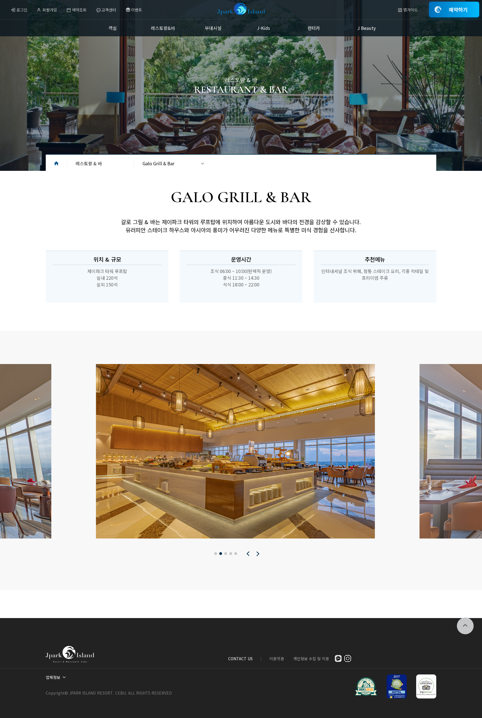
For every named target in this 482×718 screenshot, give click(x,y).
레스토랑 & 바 (89, 163)
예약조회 (79, 10)
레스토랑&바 (163, 28)
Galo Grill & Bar (158, 163)
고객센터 (109, 10)
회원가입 (49, 10)
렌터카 (313, 28)
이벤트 (136, 10)
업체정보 (53, 677)
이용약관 (276, 658)
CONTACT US (240, 658)
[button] (215, 553)
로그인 (21, 10)
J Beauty (366, 28)
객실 (113, 28)
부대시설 (213, 28)
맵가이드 (410, 10)
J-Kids (263, 28)
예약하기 (458, 9)
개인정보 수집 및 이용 (311, 658)
